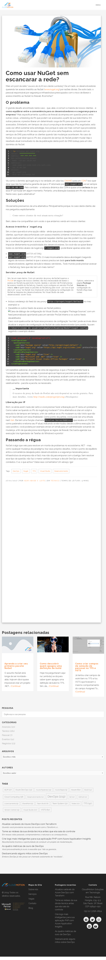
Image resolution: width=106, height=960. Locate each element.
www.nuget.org (52, 89)
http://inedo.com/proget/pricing (48, 396)
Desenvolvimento (61, 471)
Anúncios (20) (8, 727)
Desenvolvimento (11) (35, 797)
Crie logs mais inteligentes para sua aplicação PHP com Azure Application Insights (46, 838)
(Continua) (16, 686)
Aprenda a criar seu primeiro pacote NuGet (16, 665)
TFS (34, 471)
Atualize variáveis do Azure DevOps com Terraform (29, 824)
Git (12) (72, 797)
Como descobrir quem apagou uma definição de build (51, 665)
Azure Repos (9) (61, 790)
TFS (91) (88, 803)
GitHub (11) (82, 797)
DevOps (16, 471)
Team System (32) (60, 803)
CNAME (68, 181)
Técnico (55, 481)
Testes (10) (75, 803)
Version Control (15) (11, 810)
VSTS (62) (45, 810)
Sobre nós (33, 889)
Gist (12, 420)
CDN (83, 181)
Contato (32, 903)
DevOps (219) (56, 796)
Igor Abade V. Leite (34, 481)
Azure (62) (76, 789)
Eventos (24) (8, 739)
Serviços (32, 894)
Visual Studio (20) (30, 810)
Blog (30, 908)
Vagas (31, 898)
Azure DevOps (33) (24, 790)
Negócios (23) (8, 743)
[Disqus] (50, 522)
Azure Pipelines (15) (43, 790)
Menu (98, 5)
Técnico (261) (8, 731)
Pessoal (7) (7, 735)
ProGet (10, 281)
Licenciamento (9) (11, 803)
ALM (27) (8, 790)
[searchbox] (53, 714)
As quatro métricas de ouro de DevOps (23, 846)
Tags (5, 784)
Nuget (25, 471)
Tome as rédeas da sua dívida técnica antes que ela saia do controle (38, 831)
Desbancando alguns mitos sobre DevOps (25, 853)
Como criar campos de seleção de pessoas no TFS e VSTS (86, 667)
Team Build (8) (42, 803)
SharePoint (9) (27, 803)
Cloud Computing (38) (13, 797)
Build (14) (88, 790)
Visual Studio (45, 471)
